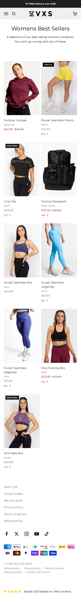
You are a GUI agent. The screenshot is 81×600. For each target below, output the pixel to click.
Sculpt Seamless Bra (18, 282)
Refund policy (13, 521)
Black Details (48, 205)
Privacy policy (32, 568)
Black (7, 205)
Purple (7, 457)
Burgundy (9, 124)
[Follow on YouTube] (36, 533)
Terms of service (54, 568)
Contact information (38, 572)
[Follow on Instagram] (26, 533)
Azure (44, 291)
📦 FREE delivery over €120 (40, 3)
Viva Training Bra (53, 368)
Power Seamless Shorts (57, 120)
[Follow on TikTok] (46, 533)
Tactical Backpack (53, 201)
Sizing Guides (13, 494)
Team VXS (11, 487)
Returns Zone (13, 500)
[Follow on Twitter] (16, 533)
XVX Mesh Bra (13, 453)
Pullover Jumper (15, 120)
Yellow (44, 124)
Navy (6, 286)
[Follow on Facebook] (6, 533)
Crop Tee (10, 201)
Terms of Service (15, 514)
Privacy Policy (13, 507)
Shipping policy (13, 572)
